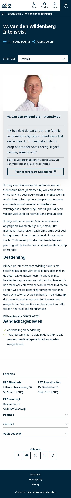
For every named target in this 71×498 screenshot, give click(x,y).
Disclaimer (35, 474)
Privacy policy (35, 479)
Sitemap (36, 484)
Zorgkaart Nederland (27, 159)
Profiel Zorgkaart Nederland (33, 172)
